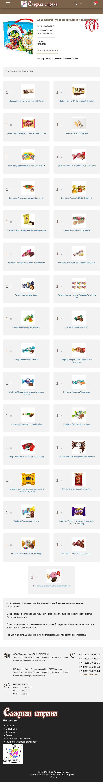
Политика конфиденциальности (21, 742)
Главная (9, 725)
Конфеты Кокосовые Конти (26, 359)
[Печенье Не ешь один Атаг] (79, 123)
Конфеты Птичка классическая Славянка (77, 456)
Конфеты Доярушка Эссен (26, 295)
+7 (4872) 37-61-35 (89, 662)
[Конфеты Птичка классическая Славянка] (79, 447)
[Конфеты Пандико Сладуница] (79, 414)
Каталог (9, 735)
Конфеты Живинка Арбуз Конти (26, 327)
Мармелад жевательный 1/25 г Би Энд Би (26, 166)
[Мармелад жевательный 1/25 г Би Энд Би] (28, 156)
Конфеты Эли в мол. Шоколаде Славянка (51, 586)
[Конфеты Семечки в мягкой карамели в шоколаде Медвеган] (28, 479)
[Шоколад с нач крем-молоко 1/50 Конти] (28, 91)
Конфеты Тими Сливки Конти (26, 521)
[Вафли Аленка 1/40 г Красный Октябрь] (79, 91)
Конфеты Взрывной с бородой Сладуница (76, 263)
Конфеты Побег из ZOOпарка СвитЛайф (26, 456)
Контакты (10, 732)
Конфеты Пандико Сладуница (76, 424)
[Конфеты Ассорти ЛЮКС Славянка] (79, 188)
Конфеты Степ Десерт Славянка (76, 489)
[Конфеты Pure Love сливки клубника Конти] (79, 156)
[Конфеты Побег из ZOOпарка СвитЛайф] (28, 447)
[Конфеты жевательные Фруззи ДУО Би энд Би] (79, 285)
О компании (11, 729)
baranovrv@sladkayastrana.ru (32, 660)
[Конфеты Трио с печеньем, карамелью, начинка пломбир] (79, 511)
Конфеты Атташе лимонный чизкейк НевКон (26, 230)
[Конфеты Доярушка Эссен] (28, 285)
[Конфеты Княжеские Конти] (79, 317)
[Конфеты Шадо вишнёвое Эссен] (79, 544)
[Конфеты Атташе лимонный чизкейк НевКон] (28, 220)
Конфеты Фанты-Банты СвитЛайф (26, 553)
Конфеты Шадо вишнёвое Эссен (76, 553)
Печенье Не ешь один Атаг (77, 133)
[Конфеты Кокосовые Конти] (28, 350)
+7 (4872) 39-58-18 (89, 654)
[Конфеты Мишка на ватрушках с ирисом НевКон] (28, 382)
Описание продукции (47, 50)
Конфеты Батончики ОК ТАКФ (77, 230)
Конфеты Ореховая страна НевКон (26, 424)
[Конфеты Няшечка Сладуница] (79, 382)
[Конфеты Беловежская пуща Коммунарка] (28, 253)
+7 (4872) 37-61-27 (89, 658)
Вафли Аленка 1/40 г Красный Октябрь (77, 101)
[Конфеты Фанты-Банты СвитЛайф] (28, 544)
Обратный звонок (89, 675)
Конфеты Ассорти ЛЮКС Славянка (76, 198)
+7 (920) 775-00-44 (89, 667)
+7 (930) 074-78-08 (89, 671)
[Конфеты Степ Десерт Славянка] (79, 479)
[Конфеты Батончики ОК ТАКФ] (79, 220)
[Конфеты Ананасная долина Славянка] (28, 188)
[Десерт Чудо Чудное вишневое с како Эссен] (28, 123)
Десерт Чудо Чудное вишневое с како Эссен (26, 133)
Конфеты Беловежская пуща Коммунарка (26, 263)
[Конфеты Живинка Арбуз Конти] (28, 317)
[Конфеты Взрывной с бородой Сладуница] (79, 253)
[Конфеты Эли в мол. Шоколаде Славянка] (54, 576)
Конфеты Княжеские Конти (77, 327)
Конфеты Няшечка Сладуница (76, 392)
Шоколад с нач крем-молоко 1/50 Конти (26, 101)
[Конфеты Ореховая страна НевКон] (28, 414)
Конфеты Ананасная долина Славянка (26, 198)
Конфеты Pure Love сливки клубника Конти (77, 166)
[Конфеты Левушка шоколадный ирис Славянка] (79, 350)
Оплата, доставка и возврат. (19, 738)
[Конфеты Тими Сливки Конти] (28, 511)
